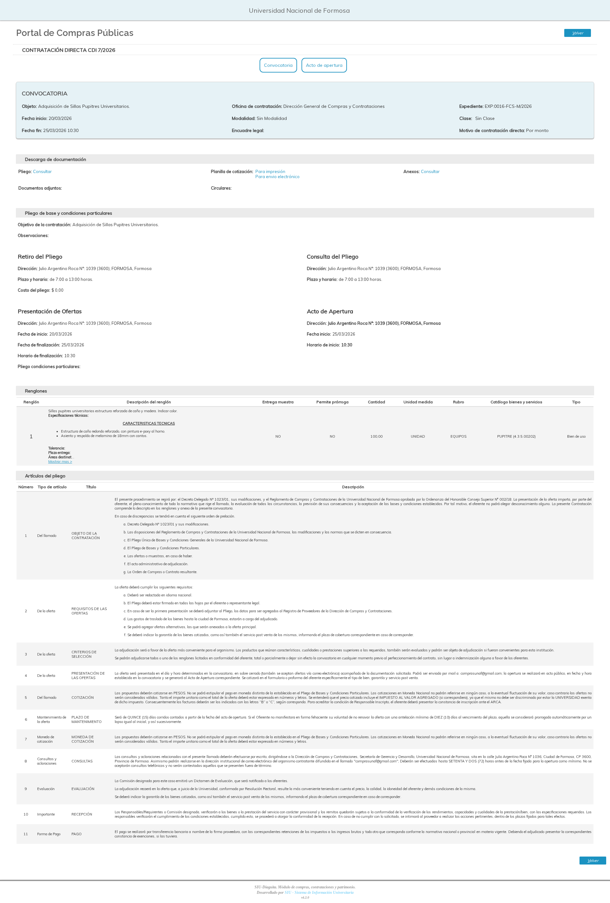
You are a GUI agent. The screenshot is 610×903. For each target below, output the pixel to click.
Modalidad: (243, 118)
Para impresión (270, 171)
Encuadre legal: (248, 130)
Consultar (42, 171)
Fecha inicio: (34, 118)
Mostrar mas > (60, 461)
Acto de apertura (324, 65)
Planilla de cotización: (232, 171)
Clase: (465, 118)
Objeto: (29, 106)
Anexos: (411, 171)
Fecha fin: (32, 130)
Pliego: (25, 171)
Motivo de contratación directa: (492, 130)
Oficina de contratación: (257, 106)
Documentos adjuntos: (40, 188)
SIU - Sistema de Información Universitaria (319, 892)
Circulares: (221, 188)
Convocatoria (278, 65)
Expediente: (471, 106)
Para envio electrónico (277, 176)
